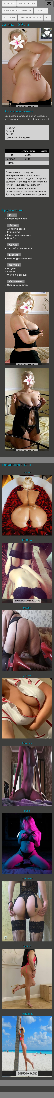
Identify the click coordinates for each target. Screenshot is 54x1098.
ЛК (47, 17)
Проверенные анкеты (17, 10)
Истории (9, 17)
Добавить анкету (30, 17)
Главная (9, 3)
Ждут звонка (27, 3)
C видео (41, 10)
